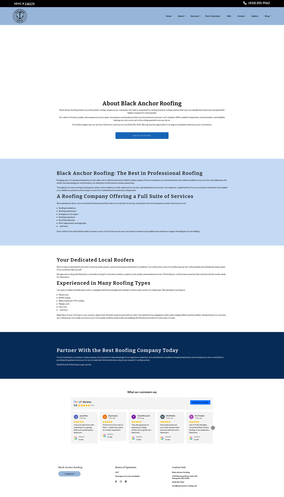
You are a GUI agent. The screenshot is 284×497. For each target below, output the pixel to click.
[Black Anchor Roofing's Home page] (20, 16)
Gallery (255, 16)
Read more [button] (78, 432)
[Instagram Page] (122, 482)
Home (169, 16)
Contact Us (69, 474)
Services (195, 16)
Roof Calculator (212, 16)
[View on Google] (76, 417)
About (181, 16)
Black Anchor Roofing (70, 467)
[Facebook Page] (117, 482)
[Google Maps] (127, 482)
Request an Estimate (142, 135)
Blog (267, 16)
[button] (71, 427)
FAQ (229, 16)
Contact (241, 16)
